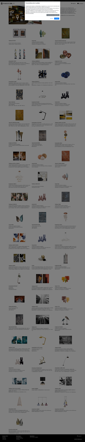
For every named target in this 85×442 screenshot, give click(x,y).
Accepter (57, 18)
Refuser (51, 18)
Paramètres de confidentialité (53, 15)
